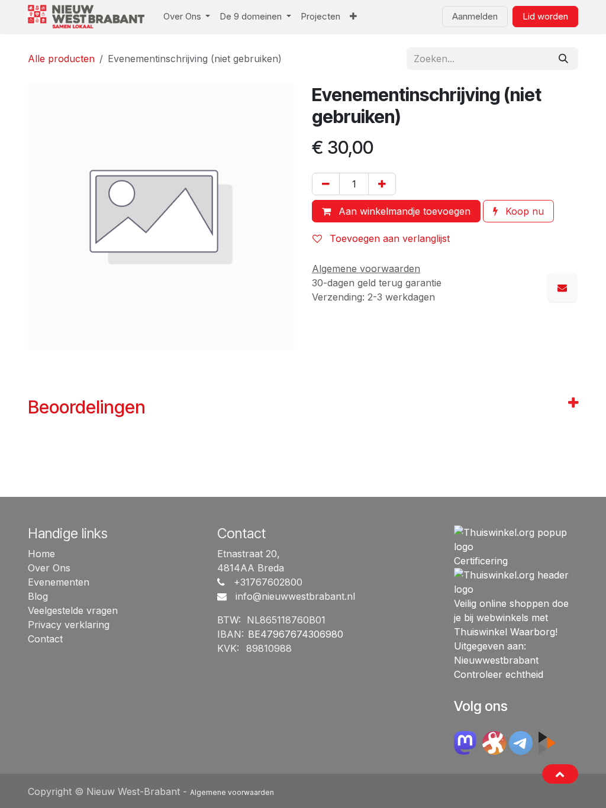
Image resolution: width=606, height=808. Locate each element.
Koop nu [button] (523, 211)
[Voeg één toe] (382, 184)
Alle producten (61, 58)
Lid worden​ (545, 16)
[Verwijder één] (326, 184)
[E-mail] (562, 287)
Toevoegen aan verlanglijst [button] (388, 238)
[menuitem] (187, 16)
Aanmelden (475, 16)
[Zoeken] (563, 58)
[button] (560, 773)
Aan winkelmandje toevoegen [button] (403, 211)
